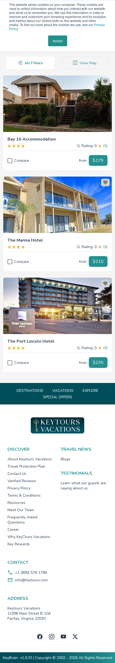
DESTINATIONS (30, 390)
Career (13, 529)
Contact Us (16, 473)
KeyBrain (10, 657)
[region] (57, 104)
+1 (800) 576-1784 (31, 572)
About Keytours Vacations (29, 459)
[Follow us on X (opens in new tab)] (75, 636)
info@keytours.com (31, 580)
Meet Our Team (20, 510)
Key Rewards (18, 544)
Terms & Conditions (24, 495)
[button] (57, 137)
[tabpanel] (57, 219)
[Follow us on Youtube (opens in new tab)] (63, 636)
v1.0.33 (26, 657)
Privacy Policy (18, 488)
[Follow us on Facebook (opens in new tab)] (40, 636)
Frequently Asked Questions (22, 520)
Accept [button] (58, 40)
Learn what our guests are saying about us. (83, 486)
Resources (16, 502)
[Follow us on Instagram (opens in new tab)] (51, 636)
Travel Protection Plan (26, 466)
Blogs (65, 459)
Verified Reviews (21, 480)
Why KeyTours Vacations (28, 536)
